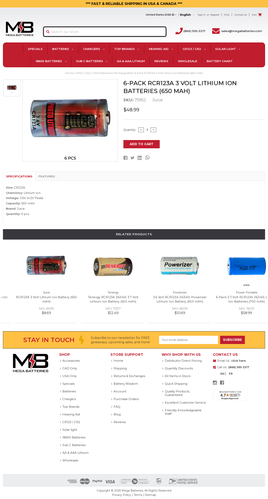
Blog (117, 414)
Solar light (226, 49)
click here (238, 360)
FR (231, 373)
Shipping (120, 368)
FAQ (226, 14)
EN (222, 373)
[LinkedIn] (140, 158)
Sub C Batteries (90, 61)
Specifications (19, 176)
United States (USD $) (160, 14)
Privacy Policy (121, 495)
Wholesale (187, 61)
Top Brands (125, 49)
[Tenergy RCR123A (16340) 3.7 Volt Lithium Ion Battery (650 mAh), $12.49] (101, 266)
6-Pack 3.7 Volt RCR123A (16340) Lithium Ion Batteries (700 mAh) (234, 299)
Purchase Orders (126, 399)
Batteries (61, 49)
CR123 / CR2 (192, 49)
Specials (35, 49)
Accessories (71, 360)
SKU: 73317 (100, 308)
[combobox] (105, 31)
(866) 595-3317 (194, 31)
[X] (132, 158)
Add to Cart (141, 144)
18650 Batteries (49, 61)
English (186, 15)
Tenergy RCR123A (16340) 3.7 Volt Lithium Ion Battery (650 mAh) (101, 299)
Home (118, 360)
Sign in (202, 14)
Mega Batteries (132, 490)
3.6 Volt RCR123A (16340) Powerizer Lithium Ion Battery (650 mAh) (168, 299)
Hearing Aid (159, 49)
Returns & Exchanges (129, 376)
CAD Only (69, 368)
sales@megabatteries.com (241, 31)
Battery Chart (220, 61)
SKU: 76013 (234, 308)
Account (120, 391)
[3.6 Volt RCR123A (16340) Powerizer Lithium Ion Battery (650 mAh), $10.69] (167, 266)
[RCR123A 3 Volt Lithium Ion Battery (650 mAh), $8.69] (34, 266)
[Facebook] (125, 158)
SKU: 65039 (167, 308)
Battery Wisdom (126, 384)
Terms (138, 495)
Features (46, 176)
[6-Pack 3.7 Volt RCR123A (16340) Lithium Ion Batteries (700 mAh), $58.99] (234, 266)
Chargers (92, 49)
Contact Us (240, 14)
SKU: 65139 (34, 308)
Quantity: (129, 130)
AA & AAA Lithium (131, 61)
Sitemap (150, 495)
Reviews (161, 61)
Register (215, 14)
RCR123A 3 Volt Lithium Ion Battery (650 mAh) (34, 299)
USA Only (69, 376)
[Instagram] (215, 383)
